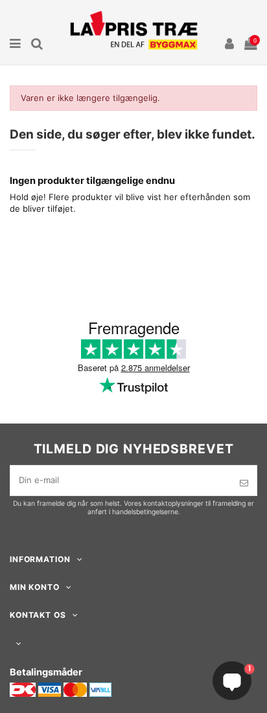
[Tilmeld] (244, 483)
